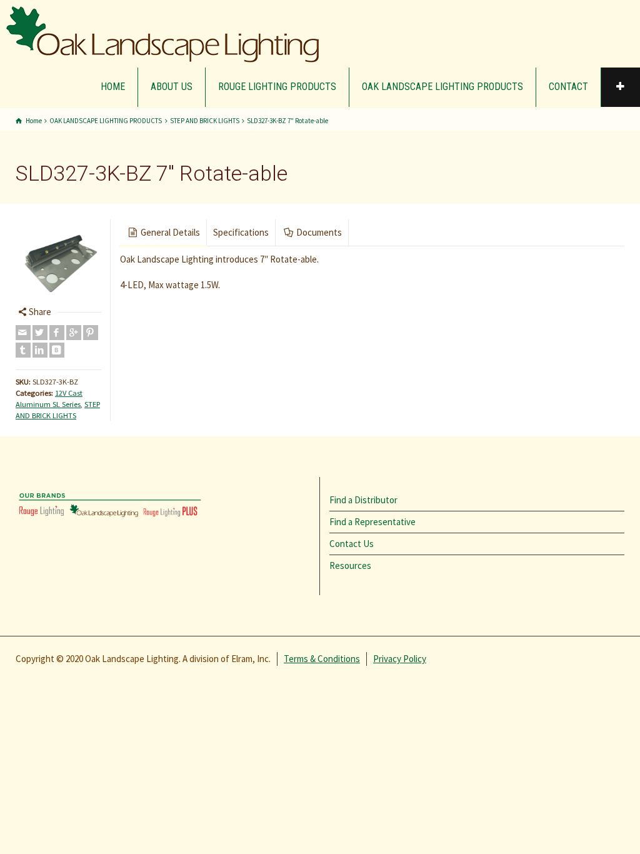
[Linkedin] (40, 350)
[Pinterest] (90, 332)
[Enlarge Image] (58, 262)
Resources (350, 565)
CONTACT (568, 87)
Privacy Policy (399, 659)
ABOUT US (171, 87)
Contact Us (351, 544)
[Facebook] (56, 332)
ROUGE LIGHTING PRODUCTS (277, 87)
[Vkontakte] (56, 350)
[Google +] (73, 332)
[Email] (23, 332)
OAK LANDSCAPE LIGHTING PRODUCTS (442, 87)
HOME (113, 87)
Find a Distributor (363, 500)
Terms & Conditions (322, 659)
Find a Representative (372, 522)
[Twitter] (40, 332)
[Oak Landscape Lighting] (162, 34)
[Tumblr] (23, 350)
